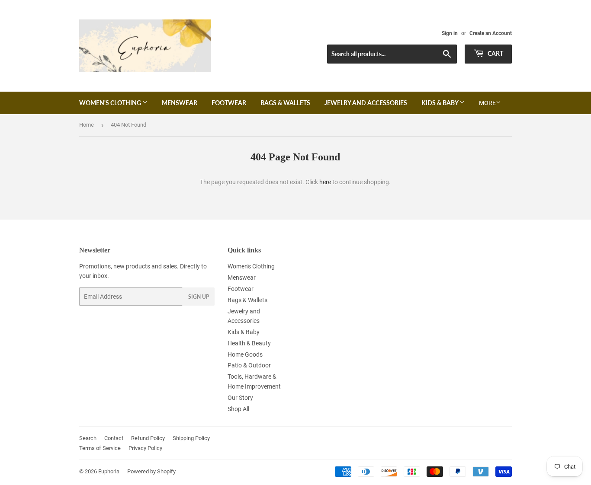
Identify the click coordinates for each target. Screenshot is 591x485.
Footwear (229, 102)
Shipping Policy (191, 438)
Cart (494, 53)
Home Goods (245, 354)
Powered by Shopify (151, 471)
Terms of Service (100, 448)
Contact (113, 438)
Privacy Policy (145, 448)
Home (86, 124)
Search (87, 438)
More (487, 102)
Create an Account (490, 33)
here (325, 182)
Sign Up (198, 297)
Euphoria (108, 471)
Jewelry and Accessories (365, 102)
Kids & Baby (440, 102)
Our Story (240, 397)
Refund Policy (148, 438)
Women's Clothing (110, 102)
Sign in (450, 33)
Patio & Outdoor (249, 365)
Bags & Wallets (285, 102)
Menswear (179, 102)
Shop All (238, 408)
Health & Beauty (249, 343)
